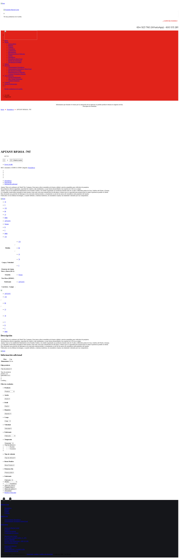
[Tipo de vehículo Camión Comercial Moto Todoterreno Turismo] (9, 445)
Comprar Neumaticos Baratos (17, 74)
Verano (6, 224)
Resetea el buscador (10, 492)
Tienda (6, 42)
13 (5, 214)
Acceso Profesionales (14, 77)
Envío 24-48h (8, 164)
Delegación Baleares (10, 546)
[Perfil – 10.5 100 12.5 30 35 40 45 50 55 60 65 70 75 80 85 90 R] (6, 406)
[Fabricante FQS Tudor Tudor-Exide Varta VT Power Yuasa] (8, 480)
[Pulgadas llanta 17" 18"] (9, 487)
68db (5, 218)
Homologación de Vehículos (16, 54)
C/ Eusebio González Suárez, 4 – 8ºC (15, 538)
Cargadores (11, 49)
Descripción (8, 182)
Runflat (12, 447)
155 (5, 208)
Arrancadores (12, 44)
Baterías (10, 45)
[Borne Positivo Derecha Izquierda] (9, 465)
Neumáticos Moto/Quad (15, 59)
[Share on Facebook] (5, 171)
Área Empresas (8, 75)
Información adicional (10, 184)
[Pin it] (5, 176)
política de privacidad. (46, 554)
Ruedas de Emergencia (15, 60)
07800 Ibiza (7, 547)
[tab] (91, 181)
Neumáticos (11, 57)
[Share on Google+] (5, 174)
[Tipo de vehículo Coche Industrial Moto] (9, 458)
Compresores (12, 50)
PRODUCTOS (5, 504)
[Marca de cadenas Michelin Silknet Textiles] (10, 489)
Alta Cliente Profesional (15, 79)
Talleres (6, 64)
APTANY (7, 221)
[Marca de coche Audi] (9, 485)
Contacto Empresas (14, 80)
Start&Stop (13, 483)
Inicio (6, 40)
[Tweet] (5, 172)
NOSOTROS (4, 524)
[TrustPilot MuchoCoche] (11, 10)
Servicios (7, 65)
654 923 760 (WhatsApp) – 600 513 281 (16, 541)
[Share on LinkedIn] (5, 177)
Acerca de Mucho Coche (11, 528)
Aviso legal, (30, 554)
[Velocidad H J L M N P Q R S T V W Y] (8, 428)
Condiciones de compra (11, 533)
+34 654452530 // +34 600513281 (14, 549)
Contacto (7, 82)
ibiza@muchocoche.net (11, 551)
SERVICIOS (4, 516)
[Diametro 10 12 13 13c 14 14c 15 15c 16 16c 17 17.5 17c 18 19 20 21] (7, 413)
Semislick (13, 449)
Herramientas (12, 52)
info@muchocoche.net (11, 543)
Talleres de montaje (10, 531)
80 (5, 211)
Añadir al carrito (18, 160)
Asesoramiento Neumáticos (16, 67)
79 (5, 202)
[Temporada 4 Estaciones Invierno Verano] (9, 443)
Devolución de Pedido (14, 62)
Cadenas (10, 47)
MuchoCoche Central (10, 536)
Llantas (10, 55)
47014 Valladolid (9, 539)
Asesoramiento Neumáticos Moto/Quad (20, 69)
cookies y (37, 554)
